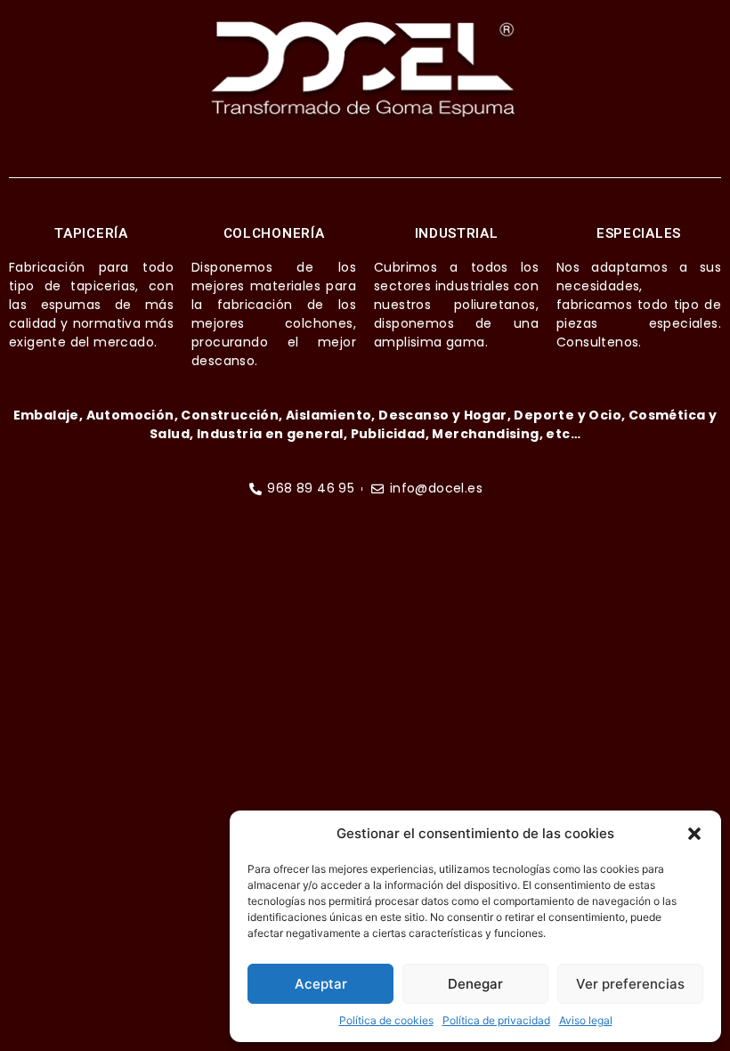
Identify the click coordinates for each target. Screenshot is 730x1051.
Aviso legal (585, 1020)
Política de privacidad (496, 1020)
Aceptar (321, 983)
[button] (694, 834)
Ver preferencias (630, 983)
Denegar (475, 983)
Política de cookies (386, 1020)
